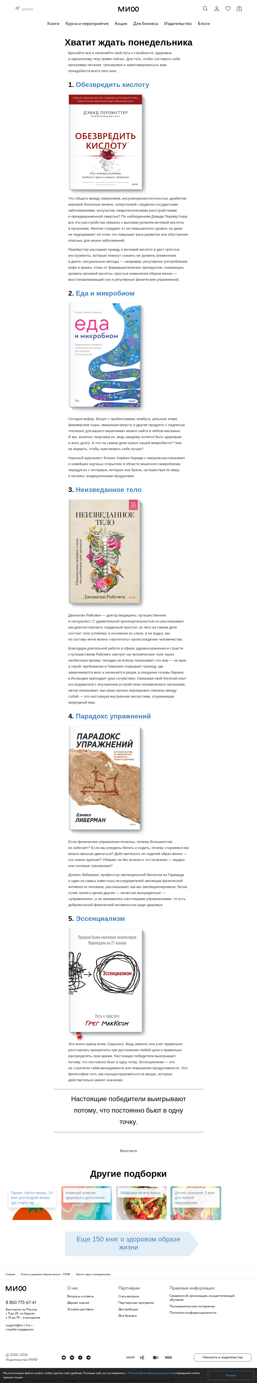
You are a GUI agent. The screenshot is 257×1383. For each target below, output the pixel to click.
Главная (10, 1274)
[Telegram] (88, 1357)
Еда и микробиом (105, 293)
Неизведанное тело (109, 489)
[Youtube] (64, 1357)
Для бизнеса (145, 23)
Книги (53, 23)
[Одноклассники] (80, 1357)
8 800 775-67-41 (21, 1302)
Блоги (204, 23)
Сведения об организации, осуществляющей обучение (202, 1298)
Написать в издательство (222, 1357)
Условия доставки (80, 1310)
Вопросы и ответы (80, 1297)
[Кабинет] (216, 8)
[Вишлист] (228, 8)
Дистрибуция (128, 1310)
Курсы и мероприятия (87, 23)
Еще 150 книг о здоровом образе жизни (128, 1243)
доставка (27, 9)
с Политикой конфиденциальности (149, 1373)
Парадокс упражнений (113, 716)
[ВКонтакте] (72, 1357)
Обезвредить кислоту (112, 84)
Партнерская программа (136, 1303)
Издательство (178, 23)
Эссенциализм (100, 918)
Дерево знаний (78, 1303)
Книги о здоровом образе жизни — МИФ (45, 1274)
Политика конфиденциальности (193, 1313)
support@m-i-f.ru (18, 1325)
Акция (121, 23)
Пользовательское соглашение (192, 1307)
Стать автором (128, 1297)
